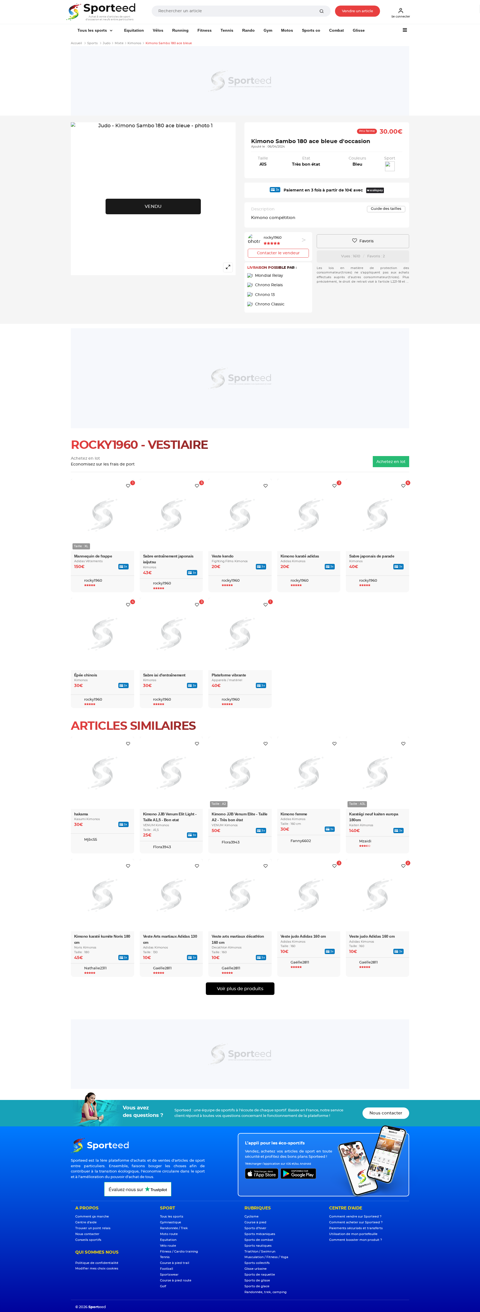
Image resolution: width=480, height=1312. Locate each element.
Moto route (169, 1234)
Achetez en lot (391, 462)
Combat (336, 30)
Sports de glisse (257, 1280)
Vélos (158, 30)
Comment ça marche (92, 1216)
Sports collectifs (257, 1262)
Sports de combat (258, 1239)
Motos (287, 30)
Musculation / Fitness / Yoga (266, 1257)
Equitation (134, 30)
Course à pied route (175, 1280)
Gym (268, 30)
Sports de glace (256, 1286)
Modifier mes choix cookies (96, 1268)
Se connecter (400, 16)
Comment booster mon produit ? (355, 1239)
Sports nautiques (258, 1245)
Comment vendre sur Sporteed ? (355, 1216)
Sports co (311, 30)
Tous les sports (93, 30)
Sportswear (169, 1274)
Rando (248, 30)
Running (180, 30)
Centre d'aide (86, 1222)
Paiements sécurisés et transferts (356, 1228)
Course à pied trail (174, 1262)
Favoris (366, 241)
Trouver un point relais (93, 1228)
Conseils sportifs (88, 1239)
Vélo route (168, 1245)
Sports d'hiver (255, 1228)
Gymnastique (170, 1222)
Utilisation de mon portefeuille (353, 1234)
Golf (163, 1286)
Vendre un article (357, 11)
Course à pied (255, 1222)
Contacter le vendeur (278, 253)
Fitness (205, 30)
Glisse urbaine (255, 1268)
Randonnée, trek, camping (265, 1292)
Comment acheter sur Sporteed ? (355, 1222)
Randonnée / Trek (174, 1228)
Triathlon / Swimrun (259, 1251)
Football (166, 1268)
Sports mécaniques (259, 1234)
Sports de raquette (259, 1274)
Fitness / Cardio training (179, 1251)
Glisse (359, 30)
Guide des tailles (386, 209)
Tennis (227, 30)
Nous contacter (385, 1113)
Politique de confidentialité (96, 1262)
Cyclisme (251, 1216)
